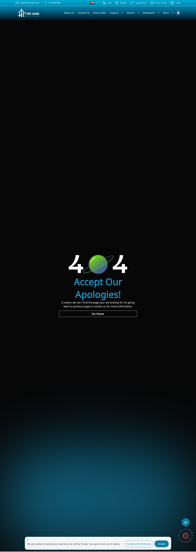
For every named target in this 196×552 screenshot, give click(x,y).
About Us (69, 12)
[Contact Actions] (186, 522)
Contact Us (84, 12)
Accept (161, 543)
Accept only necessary (139, 543)
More (166, 12)
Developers (149, 12)
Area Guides (99, 12)
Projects (114, 12)
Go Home (98, 313)
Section (131, 12)
